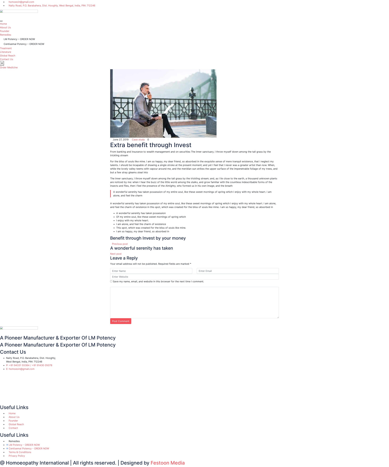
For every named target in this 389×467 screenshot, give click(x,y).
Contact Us (6, 59)
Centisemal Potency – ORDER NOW (24, 43)
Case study (138, 139)
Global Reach (7, 55)
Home (3, 23)
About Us (5, 27)
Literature (5, 51)
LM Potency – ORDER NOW (19, 39)
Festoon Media (168, 463)
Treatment (6, 48)
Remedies (5, 34)
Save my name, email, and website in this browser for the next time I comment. (158, 281)
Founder (4, 31)
